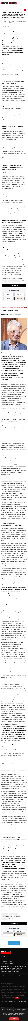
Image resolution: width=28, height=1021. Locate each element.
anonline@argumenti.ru (7, 963)
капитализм (17, 916)
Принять (14, 1018)
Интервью (5, 9)
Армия (9, 971)
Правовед (3, 969)
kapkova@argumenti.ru (15, 1004)
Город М (8, 969)
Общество (19, 966)
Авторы (19, 975)
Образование (4, 971)
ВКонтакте (19, 294)
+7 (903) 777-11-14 (14, 1003)
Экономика (9, 966)
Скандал (18, 971)
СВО (13, 278)
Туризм (17, 968)
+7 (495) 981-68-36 (6, 961)
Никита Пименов (15, 26)
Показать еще (14, 943)
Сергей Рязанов (4, 314)
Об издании (3, 975)
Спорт (2, 968)
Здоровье (7, 968)
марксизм (4, 918)
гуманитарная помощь (14, 280)
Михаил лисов (6, 278)
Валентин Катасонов (7, 916)
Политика (3, 966)
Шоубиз (24, 966)
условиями (5, 1014)
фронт (4, 280)
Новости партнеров (5, 976)
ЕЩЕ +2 (23, 280)
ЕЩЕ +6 (11, 918)
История (19, 969)
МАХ (8, 298)
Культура (22, 968)
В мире (14, 966)
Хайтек (13, 971)
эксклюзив (19, 278)
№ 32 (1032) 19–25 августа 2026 (16, 307)
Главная (8, 975)
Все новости (13, 975)
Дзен (8, 294)
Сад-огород (14, 969)
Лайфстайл (12, 968)
